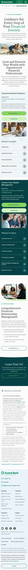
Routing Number (19, 502)
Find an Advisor (13, 113)
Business (8, 5)
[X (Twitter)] (14, 528)
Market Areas (18, 496)
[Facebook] (10, 528)
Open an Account (6, 493)
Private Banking (13, 348)
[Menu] (26, 2)
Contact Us (14, 119)
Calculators (18, 518)
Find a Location (13, 376)
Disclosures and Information (12, 391)
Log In (20, 2)
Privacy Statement (6, 538)
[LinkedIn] (6, 528)
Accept (14, 566)
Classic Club (4, 515)
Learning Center (19, 515)
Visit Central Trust (13, 205)
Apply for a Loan (5, 496)
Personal (3, 5)
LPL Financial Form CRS (16, 464)
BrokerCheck (5, 464)
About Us (17, 493)
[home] (8, 2)
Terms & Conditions (19, 538)
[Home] (14, 473)
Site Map (3, 545)
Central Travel (19, 521)
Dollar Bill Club (5, 518)
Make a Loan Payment (4, 505)
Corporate (13, 5)
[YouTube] (2, 528)
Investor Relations (20, 499)
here (5, 461)
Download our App (6, 508)
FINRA (19, 402)
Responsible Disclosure (17, 541)
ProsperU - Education (7, 521)
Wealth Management (21, 5)
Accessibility (4, 541)
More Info (16, 561)
